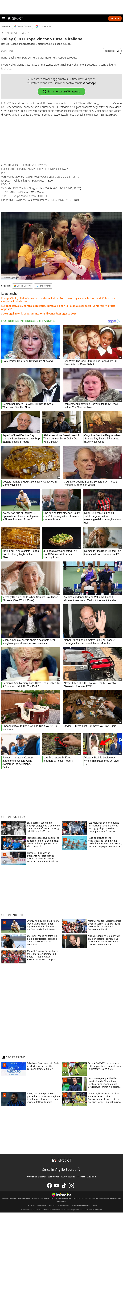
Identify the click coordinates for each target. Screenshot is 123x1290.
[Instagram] (71, 1187)
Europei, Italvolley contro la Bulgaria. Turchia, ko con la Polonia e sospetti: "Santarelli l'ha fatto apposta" (58, 307)
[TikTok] (64, 1187)
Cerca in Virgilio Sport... (59, 1169)
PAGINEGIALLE (24, 1198)
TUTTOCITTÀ (78, 1198)
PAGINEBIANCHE (64, 1198)
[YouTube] (56, 1187)
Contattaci (53, 1177)
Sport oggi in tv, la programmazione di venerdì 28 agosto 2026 (39, 313)
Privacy (52, 1205)
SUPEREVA (61, 1201)
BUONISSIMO (115, 1198)
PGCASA (53, 1198)
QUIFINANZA (104, 1198)
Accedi (115, 18)
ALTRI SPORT (12, 33)
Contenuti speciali (36, 1177)
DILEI (86, 1198)
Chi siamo (30, 1205)
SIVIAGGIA (93, 1198)
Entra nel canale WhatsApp (63, 91)
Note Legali (41, 1205)
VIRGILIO (13, 1198)
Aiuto (95, 1205)
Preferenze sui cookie (81, 1205)
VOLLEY (25, 33)
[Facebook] (49, 1187)
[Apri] (4, 18)
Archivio (91, 1177)
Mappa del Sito (68, 1177)
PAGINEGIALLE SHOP (40, 1198)
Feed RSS (81, 1177)
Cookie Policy (63, 1205)
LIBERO (5, 1198)
